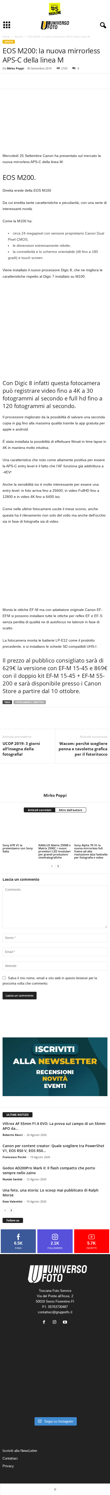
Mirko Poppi (15, 68)
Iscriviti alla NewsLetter (20, 1451)
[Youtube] (65, 1323)
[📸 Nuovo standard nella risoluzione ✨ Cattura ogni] (19, 1382)
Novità (19, 36)
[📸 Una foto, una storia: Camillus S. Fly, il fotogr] (90, 1361)
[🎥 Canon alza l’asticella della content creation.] (55, 1382)
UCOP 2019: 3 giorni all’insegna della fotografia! (21, 749)
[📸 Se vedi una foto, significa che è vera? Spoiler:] (55, 1403)
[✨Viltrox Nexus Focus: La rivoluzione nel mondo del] (90, 1403)
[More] (31, 81)
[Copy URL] (19, 81)
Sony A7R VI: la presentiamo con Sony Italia (18, 848)
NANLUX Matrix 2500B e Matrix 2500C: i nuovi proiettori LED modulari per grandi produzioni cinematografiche (54, 851)
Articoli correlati (39, 810)
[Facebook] (8, 81)
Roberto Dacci (13, 1135)
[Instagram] (55, 1323)
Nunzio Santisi (12, 1179)
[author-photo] (55, 778)
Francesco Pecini (14, 1157)
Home (6, 36)
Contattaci (10, 1458)
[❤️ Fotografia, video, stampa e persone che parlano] (90, 1382)
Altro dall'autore (70, 810)
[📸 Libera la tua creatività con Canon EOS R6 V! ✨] (19, 1361)
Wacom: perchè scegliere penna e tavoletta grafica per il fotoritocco (83, 749)
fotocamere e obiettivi (29, 702)
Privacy (8, 1466)
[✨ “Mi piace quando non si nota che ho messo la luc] (55, 1361)
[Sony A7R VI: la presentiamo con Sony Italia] (19, 830)
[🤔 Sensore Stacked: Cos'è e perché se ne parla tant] (19, 1403)
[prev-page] (51, 866)
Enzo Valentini (12, 1201)
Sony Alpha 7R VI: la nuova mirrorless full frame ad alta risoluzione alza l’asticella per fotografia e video (90, 851)
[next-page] (58, 866)
